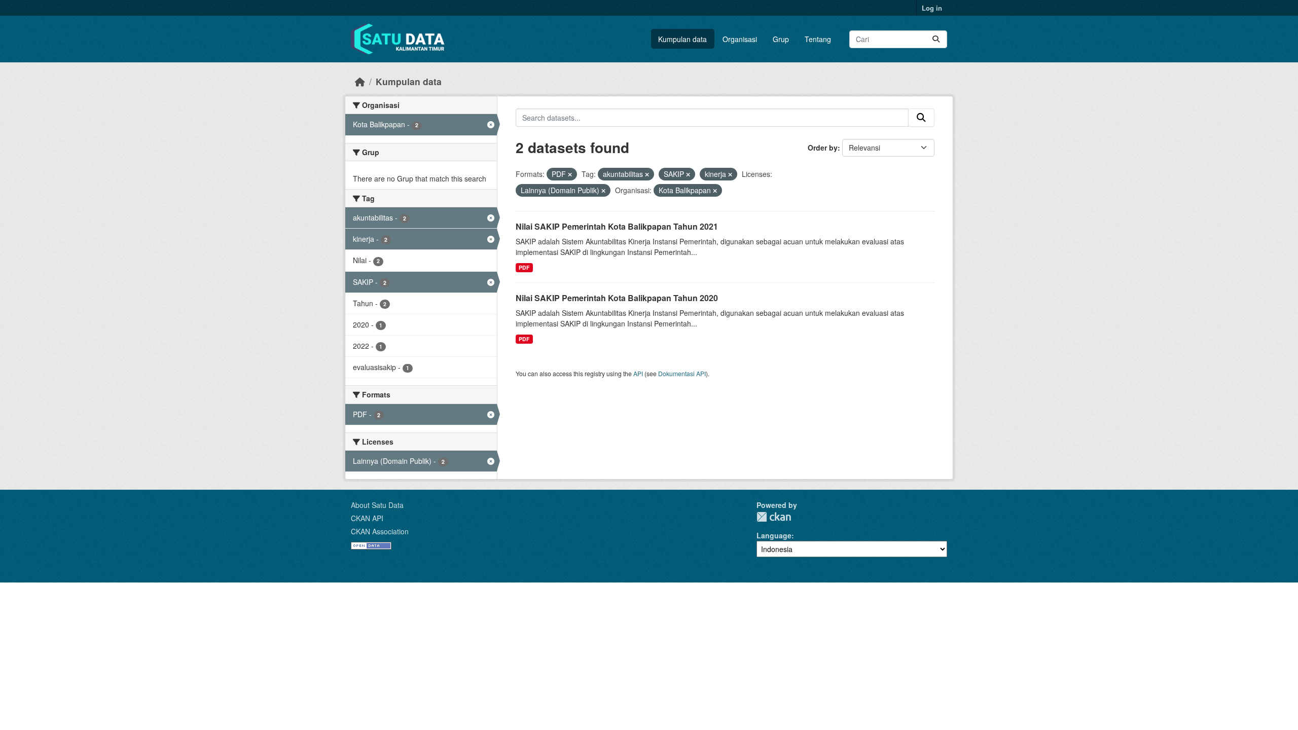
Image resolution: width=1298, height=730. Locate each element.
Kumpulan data (682, 39)
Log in (932, 8)
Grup (781, 39)
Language (773, 535)
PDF (524, 267)
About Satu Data (377, 505)
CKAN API (367, 518)
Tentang (818, 39)
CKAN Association (380, 531)
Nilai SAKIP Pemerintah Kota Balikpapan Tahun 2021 (617, 226)
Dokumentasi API (682, 373)
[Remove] (570, 174)
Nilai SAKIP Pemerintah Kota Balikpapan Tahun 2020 (617, 298)
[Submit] (936, 39)
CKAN (773, 517)
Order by (823, 147)
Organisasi (740, 39)
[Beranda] (360, 81)
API (638, 373)
